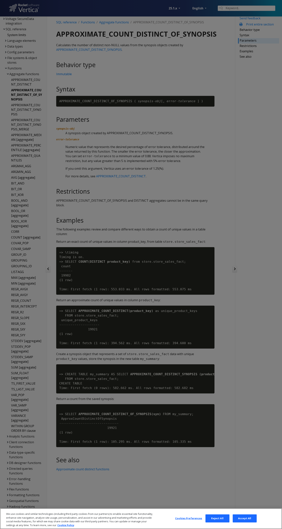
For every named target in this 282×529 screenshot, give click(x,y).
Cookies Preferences (188, 518)
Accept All (244, 518)
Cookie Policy (65, 525)
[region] (141, 518)
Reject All (217, 518)
